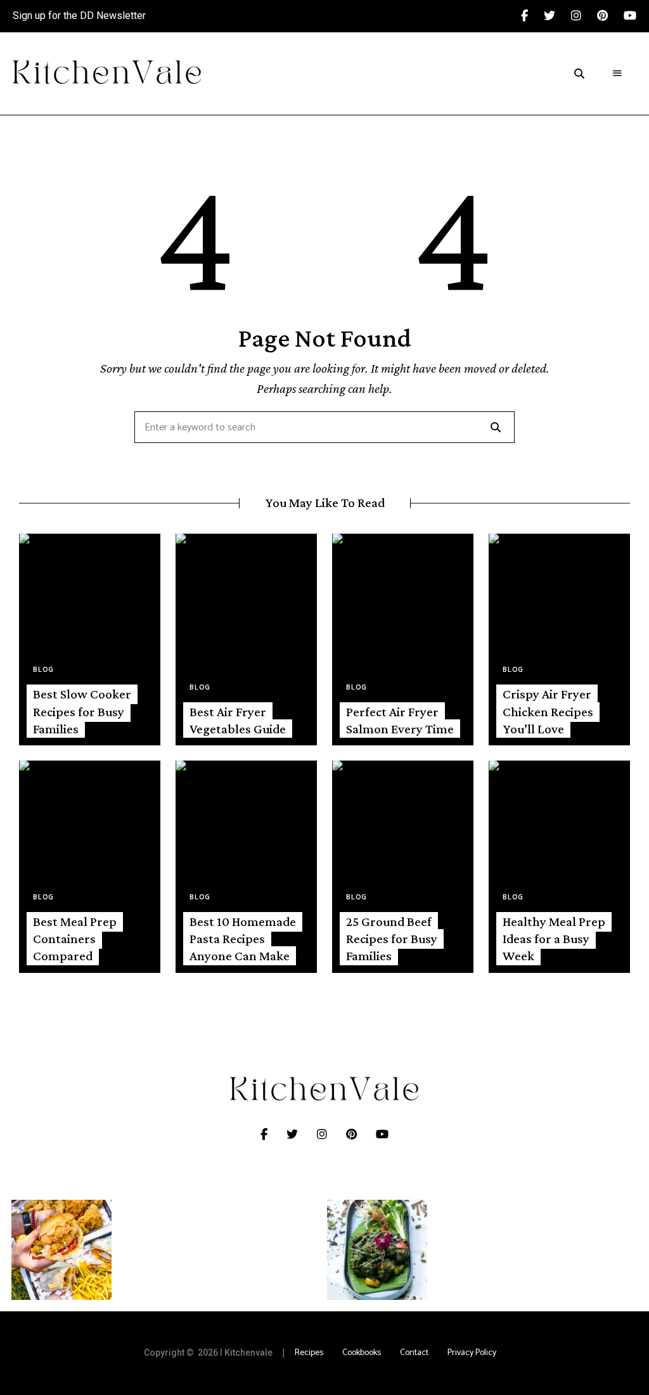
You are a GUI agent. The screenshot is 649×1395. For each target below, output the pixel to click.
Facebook (532, 16)
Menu (617, 73)
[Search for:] (324, 428)
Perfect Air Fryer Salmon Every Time (400, 720)
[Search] (496, 427)
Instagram (584, 16)
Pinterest (610, 16)
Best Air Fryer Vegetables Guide (238, 720)
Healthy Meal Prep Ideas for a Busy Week (554, 939)
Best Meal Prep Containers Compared (75, 939)
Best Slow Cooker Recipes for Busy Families (82, 711)
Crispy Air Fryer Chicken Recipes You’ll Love (548, 711)
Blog (43, 670)
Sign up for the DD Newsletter (79, 16)
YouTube (630, 16)
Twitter (557, 16)
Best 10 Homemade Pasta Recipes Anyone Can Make (243, 939)
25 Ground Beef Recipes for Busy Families (391, 939)
